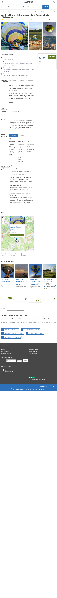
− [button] (2, 220)
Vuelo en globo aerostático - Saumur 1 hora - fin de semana (21, 282)
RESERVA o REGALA (52, 57)
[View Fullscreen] (3, 223)
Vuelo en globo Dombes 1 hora (48, 280)
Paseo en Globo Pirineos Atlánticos (13, 337)
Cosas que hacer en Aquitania (15, 254)
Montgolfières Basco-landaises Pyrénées (15, 310)
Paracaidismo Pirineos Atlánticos (31, 329)
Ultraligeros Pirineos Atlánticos (36, 333)
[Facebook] (50, 386)
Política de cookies (32, 353)
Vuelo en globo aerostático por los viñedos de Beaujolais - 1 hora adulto (35, 282)
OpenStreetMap (27, 250)
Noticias (30, 347)
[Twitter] (54, 386)
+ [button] (2, 217)
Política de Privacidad (6, 353)
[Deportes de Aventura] (27, 2)
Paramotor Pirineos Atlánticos (11, 329)
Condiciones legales (32, 351)
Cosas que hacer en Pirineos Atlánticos (27, 254)
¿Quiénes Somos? (5, 347)
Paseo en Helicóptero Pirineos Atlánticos (14, 333)
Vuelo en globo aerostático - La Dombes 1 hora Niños (7, 281)
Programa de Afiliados (33, 349)
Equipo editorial (5, 351)
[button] (54, 285)
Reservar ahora (17, 235)
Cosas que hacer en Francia (5, 254)
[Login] (54, 2)
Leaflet (22, 250)
